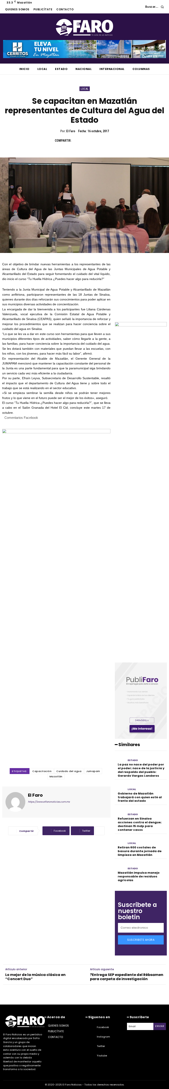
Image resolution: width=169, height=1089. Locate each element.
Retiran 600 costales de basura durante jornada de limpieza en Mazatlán (140, 851)
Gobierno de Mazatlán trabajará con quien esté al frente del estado (140, 797)
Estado (133, 760)
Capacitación (41, 771)
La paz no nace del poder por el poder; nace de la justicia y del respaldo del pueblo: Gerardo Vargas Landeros (141, 770)
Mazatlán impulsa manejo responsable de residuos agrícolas (139, 876)
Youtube (102, 1055)
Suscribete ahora (140, 940)
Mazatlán (56, 776)
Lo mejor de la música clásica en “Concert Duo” (35, 977)
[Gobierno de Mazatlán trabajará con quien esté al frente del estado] (120, 786)
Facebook (103, 1027)
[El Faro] (15, 802)
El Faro (70, 131)
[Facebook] (76, 140)
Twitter (101, 1046)
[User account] (138, 7)
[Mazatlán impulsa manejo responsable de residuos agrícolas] (120, 866)
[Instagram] (91, 1037)
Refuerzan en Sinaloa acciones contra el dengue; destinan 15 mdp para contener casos (140, 824)
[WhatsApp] (107, 140)
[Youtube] (91, 1056)
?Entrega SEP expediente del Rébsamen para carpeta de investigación (126, 977)
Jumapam (93, 771)
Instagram (103, 1036)
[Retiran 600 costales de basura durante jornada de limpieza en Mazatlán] (120, 840)
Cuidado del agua (68, 771)
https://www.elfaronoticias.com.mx (49, 801)
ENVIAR (159, 1026)
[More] (100, 830)
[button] (155, 7)
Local (84, 88)
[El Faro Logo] (84, 27)
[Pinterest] (97, 140)
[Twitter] (87, 140)
